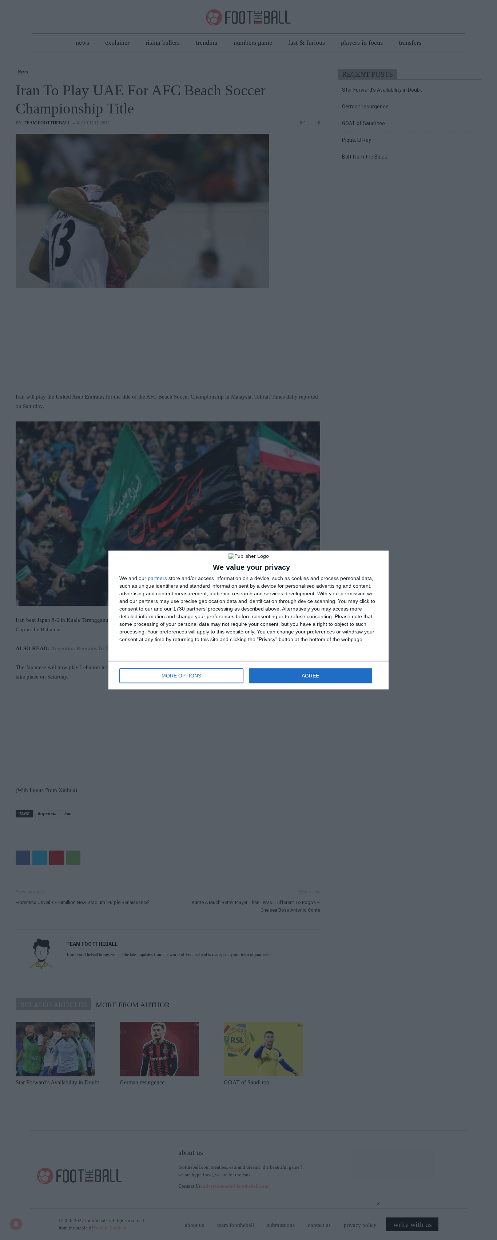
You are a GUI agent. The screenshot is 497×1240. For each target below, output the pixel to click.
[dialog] (248, 620)
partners (157, 578)
